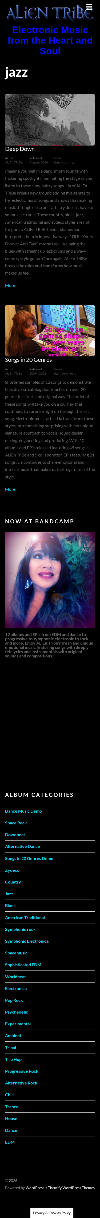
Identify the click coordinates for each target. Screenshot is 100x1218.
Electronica (16, 988)
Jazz (9, 893)
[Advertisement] (50, 724)
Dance (11, 1130)
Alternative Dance (22, 846)
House (11, 1118)
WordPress (35, 1188)
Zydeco (12, 870)
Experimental (18, 1023)
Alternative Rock (21, 1082)
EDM (10, 1141)
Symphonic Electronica (27, 940)
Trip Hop (13, 1059)
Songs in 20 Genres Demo (29, 858)
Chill (9, 1094)
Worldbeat (15, 976)
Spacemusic (16, 952)
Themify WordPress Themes (71, 1188)
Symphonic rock (20, 929)
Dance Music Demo (23, 810)
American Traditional (25, 917)
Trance (11, 1106)
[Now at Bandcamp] (50, 580)
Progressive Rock (21, 1071)
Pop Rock (14, 1000)
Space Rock (16, 822)
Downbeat (15, 834)
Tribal (10, 1047)
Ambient (13, 1035)
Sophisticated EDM (23, 964)
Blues (10, 905)
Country (13, 881)
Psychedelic (16, 1011)
